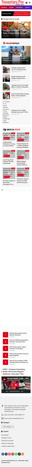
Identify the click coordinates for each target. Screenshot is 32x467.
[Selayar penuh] (28, 391)
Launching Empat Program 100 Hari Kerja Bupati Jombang (8, 161)
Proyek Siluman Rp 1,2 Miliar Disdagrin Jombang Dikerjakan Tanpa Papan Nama (23, 145)
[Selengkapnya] (16, 43)
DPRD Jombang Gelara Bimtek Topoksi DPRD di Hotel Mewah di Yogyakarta (22, 163)
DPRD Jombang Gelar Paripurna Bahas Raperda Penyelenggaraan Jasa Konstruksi (18, 354)
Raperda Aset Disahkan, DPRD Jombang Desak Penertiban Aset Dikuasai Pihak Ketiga (19, 361)
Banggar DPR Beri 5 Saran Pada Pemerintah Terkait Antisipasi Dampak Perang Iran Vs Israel (15, 32)
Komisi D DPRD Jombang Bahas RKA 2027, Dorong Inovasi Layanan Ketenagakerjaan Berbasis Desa (18, 341)
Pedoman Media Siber (8, 446)
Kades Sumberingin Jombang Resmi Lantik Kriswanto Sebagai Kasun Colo (20, 94)
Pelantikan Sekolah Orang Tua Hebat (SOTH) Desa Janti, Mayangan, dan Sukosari (22, 180)
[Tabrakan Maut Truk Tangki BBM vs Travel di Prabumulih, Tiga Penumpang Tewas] (6, 87)
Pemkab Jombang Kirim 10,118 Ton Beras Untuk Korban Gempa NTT (18, 68)
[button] (29, 3)
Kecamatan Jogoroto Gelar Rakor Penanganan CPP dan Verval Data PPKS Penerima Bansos (9, 182)
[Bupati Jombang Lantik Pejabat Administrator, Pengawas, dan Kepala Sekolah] (6, 78)
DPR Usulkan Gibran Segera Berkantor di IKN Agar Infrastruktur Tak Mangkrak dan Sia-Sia (19, 348)
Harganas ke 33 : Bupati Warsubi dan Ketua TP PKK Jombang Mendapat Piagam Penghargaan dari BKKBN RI (19, 111)
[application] (16, 384)
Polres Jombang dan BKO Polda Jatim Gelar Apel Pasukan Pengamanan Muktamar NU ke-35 (17, 13)
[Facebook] (2, 454)
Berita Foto (6, 138)
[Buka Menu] (26, 3)
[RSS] (22, 454)
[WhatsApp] (16, 454)
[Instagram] (9, 454)
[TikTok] (19, 454)
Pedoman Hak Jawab (7, 443)
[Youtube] (12, 454)
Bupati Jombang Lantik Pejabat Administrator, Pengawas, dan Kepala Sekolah (18, 77)
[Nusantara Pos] (12, 2)
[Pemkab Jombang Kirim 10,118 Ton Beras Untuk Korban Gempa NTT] (6, 69)
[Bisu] (25, 391)
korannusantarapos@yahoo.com (14, 418)
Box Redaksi (5, 435)
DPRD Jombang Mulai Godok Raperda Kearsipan (18, 334)
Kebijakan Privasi (6, 438)
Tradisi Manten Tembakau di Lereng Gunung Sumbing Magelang (9, 144)
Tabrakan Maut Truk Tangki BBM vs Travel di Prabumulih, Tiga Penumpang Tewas (20, 86)
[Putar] (4, 391)
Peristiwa (5, 27)
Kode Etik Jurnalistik (7, 440)
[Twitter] (6, 454)
